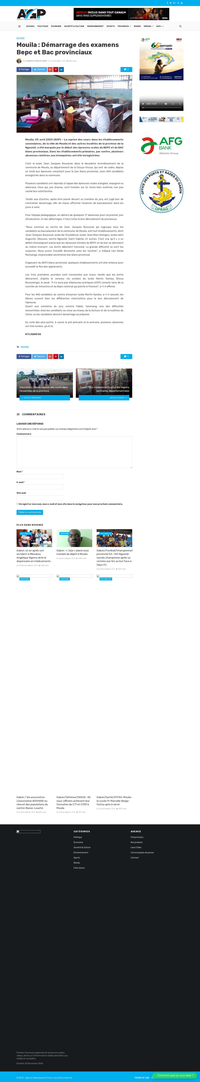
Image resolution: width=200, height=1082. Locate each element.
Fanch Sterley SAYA (36, 61)
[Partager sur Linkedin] (61, 69)
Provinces (123, 26)
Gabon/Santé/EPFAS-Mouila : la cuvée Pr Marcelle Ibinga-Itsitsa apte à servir (114, 801)
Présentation (137, 837)
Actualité (26, 533)
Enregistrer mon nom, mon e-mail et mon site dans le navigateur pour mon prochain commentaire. (71, 504)
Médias (147, 26)
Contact (135, 857)
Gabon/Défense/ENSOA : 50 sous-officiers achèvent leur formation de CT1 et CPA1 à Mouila (73, 802)
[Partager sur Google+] (50, 69)
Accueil (30, 26)
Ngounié (21, 38)
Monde (137, 26)
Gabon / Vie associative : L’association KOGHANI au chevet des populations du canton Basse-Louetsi (32, 802)
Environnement (95, 26)
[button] (174, 1075)
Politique (42, 26)
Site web (21, 493)
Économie (56, 26)
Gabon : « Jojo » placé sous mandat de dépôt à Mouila (73, 552)
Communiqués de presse (142, 852)
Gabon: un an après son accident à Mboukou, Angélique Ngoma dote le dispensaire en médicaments (34, 556)
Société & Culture (74, 26)
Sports (111, 26)
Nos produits (137, 842)
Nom (20, 471)
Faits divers (79, 868)
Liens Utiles (136, 847)
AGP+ (159, 26)
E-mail (21, 482)
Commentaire (24, 434)
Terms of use (141, 1078)
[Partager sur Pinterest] (55, 69)
